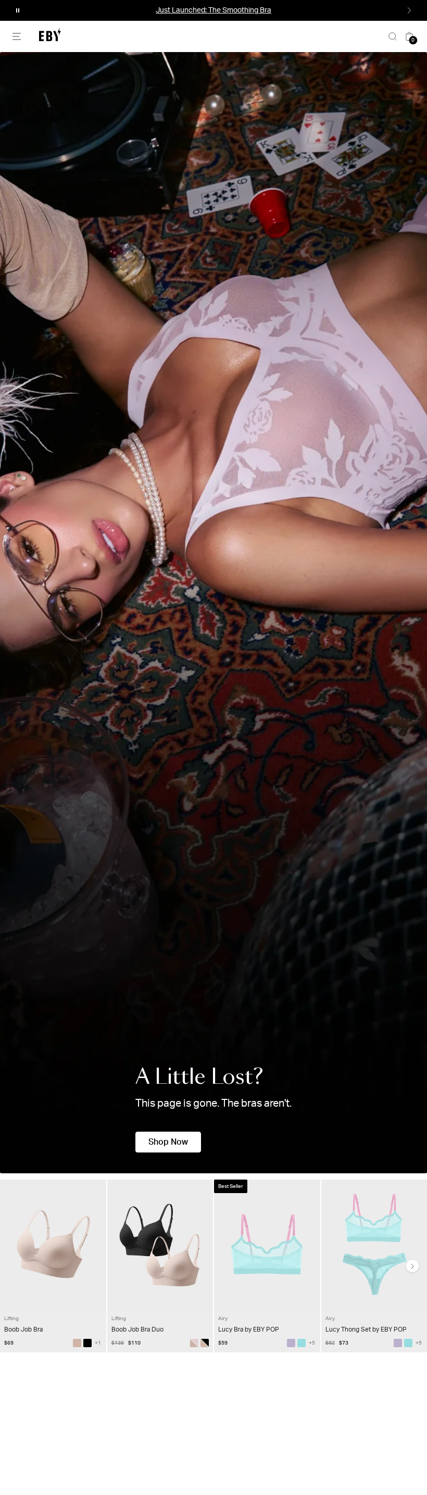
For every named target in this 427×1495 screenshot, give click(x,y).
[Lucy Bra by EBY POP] (291, 1343)
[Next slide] (412, 1266)
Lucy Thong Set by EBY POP (366, 1329)
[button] (17, 10)
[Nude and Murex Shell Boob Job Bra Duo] (194, 1343)
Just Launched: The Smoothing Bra (213, 10)
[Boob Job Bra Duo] (204, 1343)
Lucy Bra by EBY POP (248, 1329)
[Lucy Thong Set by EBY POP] (398, 1343)
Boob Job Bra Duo (137, 1329)
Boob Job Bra (23, 1329)
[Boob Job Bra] (77, 1343)
